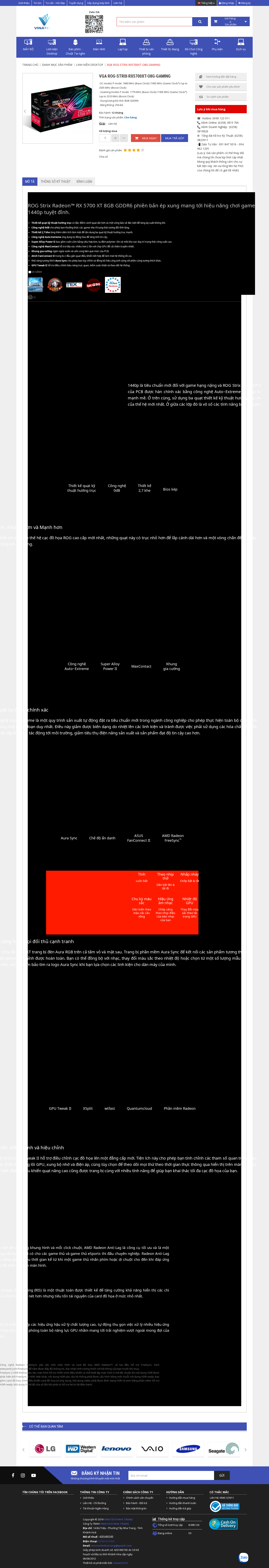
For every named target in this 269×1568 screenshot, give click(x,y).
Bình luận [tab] (84, 181)
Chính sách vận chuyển (139, 1497)
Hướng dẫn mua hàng (182, 1497)
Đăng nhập (227, 3)
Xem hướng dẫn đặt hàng (221, 76)
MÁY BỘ (28, 49)
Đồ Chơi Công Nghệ (193, 51)
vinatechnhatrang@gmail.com (111, 1545)
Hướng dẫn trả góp (180, 1508)
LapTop (123, 49)
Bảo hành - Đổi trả (136, 1503)
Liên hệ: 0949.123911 (222, 1497)
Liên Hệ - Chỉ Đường (94, 1503)
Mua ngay (149, 138)
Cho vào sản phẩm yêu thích (223, 86)
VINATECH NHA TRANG (118, 1519)
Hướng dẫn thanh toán (182, 1503)
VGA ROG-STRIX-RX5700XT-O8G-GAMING (133, 65)
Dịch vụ (241, 49)
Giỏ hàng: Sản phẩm (230, 21)
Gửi (221, 1475)
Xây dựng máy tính (98, 3)
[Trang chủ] (44, 21)
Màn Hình (99, 49)
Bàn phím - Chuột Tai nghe (75, 51)
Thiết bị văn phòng (146, 51)
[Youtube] (33, 1475)
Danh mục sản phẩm (57, 65)
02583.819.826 (106, 1541)
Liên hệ (118, 3)
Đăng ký (246, 3)
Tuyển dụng (76, 3)
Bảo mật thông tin (136, 1508)
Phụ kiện (217, 49)
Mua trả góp (174, 138)
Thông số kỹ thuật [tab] (55, 181)
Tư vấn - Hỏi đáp (55, 3)
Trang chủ (30, 65)
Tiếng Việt (207, 3)
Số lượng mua (108, 131)
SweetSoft (121, 1563)
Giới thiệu (24, 3)
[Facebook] (13, 1475)
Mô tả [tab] (29, 181)
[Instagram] (23, 1475)
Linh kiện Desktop (52, 51)
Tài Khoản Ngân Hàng (96, 1508)
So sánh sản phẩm (218, 96)
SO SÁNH (36, 272)
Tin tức (38, 3)
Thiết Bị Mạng (170, 49)
